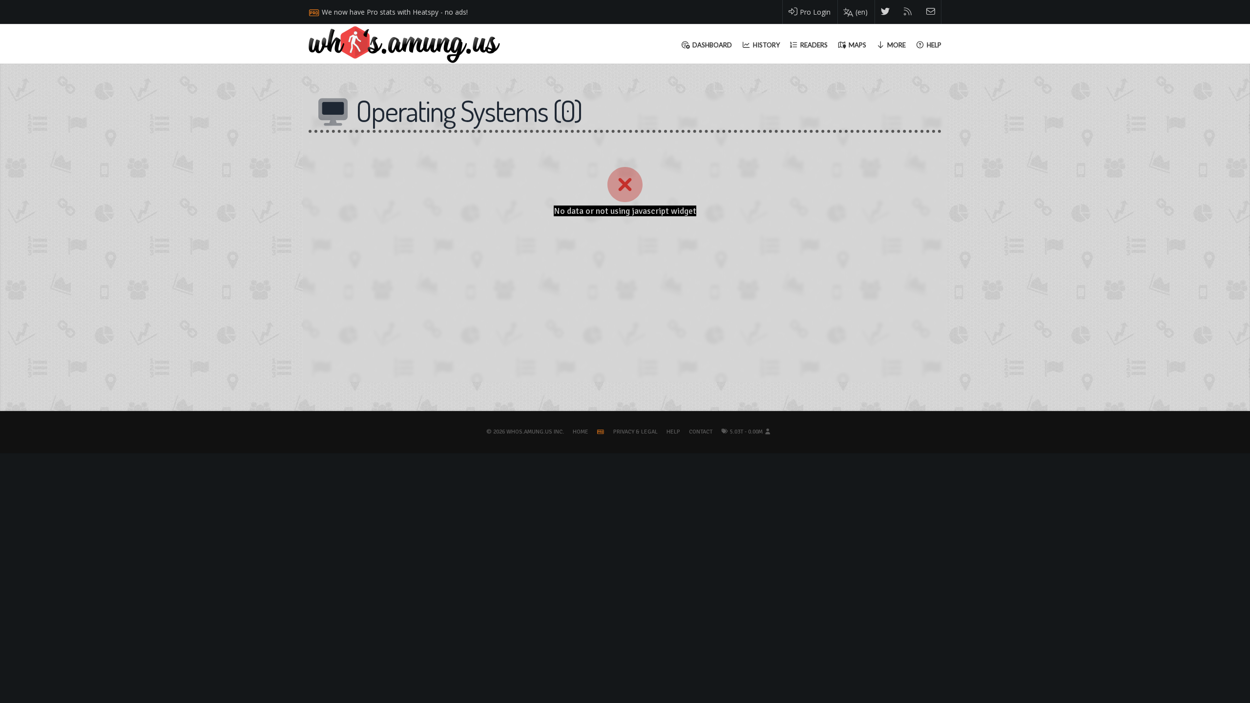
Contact (700, 431)
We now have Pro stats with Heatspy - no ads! (395, 12)
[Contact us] (930, 12)
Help (673, 431)
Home (580, 431)
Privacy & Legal (635, 431)
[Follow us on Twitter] (885, 12)
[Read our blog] (907, 12)
